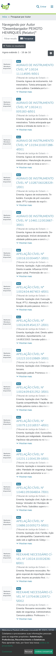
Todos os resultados (14, 46)
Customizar (7, 651)
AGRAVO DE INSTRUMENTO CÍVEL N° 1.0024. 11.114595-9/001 (35, 69)
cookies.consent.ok (43, 651)
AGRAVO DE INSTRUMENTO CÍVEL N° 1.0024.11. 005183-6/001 (35, 107)
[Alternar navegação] (52, 7)
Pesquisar (28, 38)
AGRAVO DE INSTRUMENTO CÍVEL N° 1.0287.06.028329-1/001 (35, 182)
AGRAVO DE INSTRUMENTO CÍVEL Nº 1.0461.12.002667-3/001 (35, 220)
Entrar (43, 6)
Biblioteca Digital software (15, 630)
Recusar (28, 651)
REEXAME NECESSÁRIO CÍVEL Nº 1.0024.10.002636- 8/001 (34, 559)
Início (4, 16)
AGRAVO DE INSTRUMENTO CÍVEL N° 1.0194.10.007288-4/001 (35, 145)
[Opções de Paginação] (51, 53)
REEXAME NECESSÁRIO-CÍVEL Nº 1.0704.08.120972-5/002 (34, 596)
